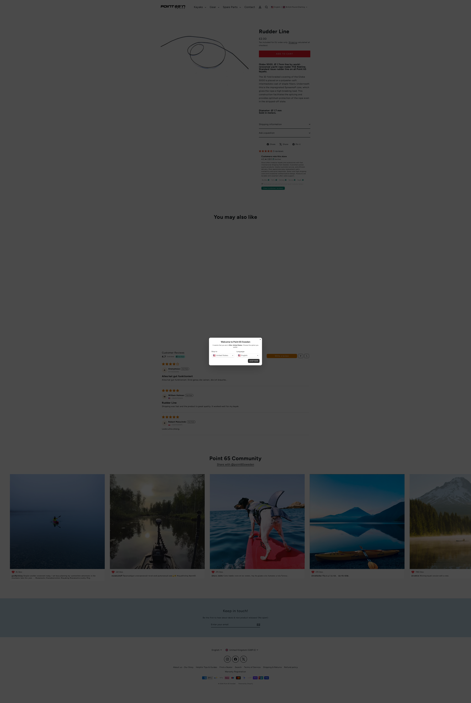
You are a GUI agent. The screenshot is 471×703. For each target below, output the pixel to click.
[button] (223, 355)
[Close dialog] (260, 339)
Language (240, 351)
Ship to (214, 351)
